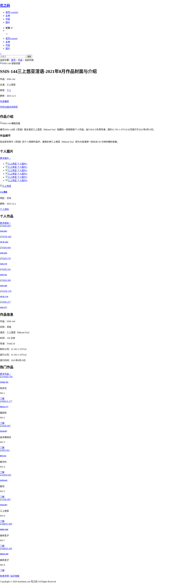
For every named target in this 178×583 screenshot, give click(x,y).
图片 (8, 22)
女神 (8, 15)
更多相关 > (5, 223)
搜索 (29, 57)
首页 (12, 12)
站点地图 (14, 576)
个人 (9, 90)
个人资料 (4, 209)
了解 (2, 398)
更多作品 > (5, 374)
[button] (89, 104)
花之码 (5, 5)
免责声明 (4, 576)
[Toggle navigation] (7, 33)
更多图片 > (5, 158)
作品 (8, 19)
